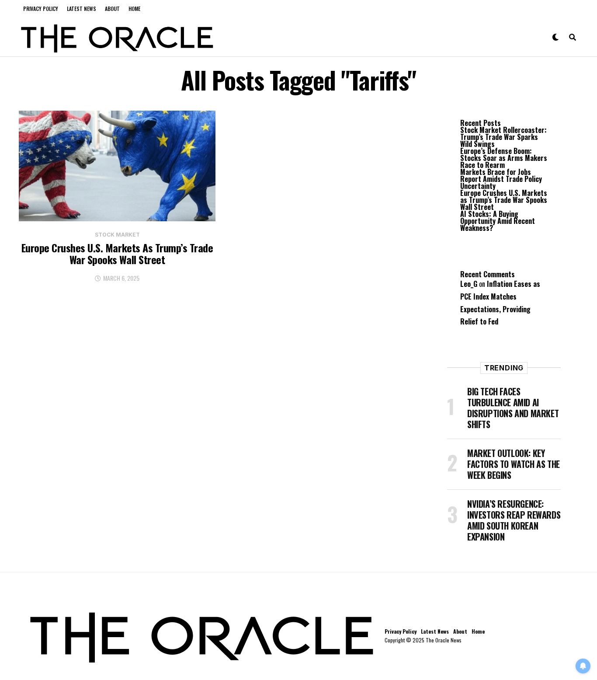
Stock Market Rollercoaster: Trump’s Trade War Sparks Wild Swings (503, 137)
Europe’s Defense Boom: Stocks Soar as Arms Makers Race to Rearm (503, 158)
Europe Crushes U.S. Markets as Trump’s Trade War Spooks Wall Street (503, 200)
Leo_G (468, 284)
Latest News (81, 8)
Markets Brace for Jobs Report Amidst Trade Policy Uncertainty (501, 179)
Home (134, 8)
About (112, 8)
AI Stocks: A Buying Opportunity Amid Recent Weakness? (497, 221)
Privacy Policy (40, 8)
